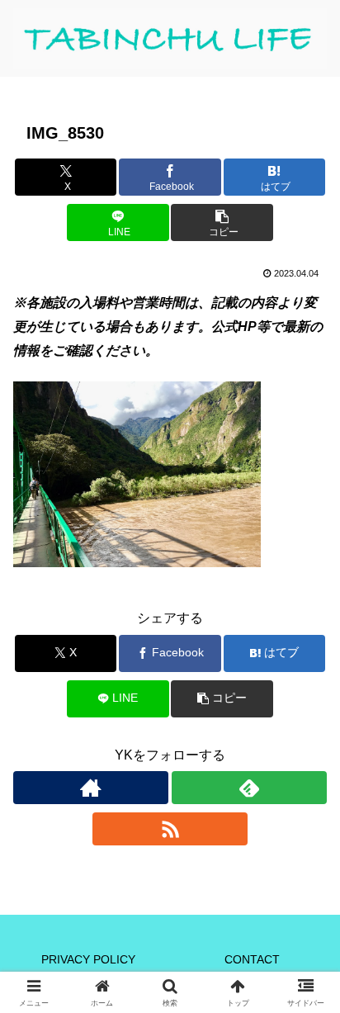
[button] (222, 222)
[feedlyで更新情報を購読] (249, 787)
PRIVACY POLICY (88, 959)
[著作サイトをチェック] (90, 787)
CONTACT (252, 959)
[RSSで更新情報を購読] (170, 828)
